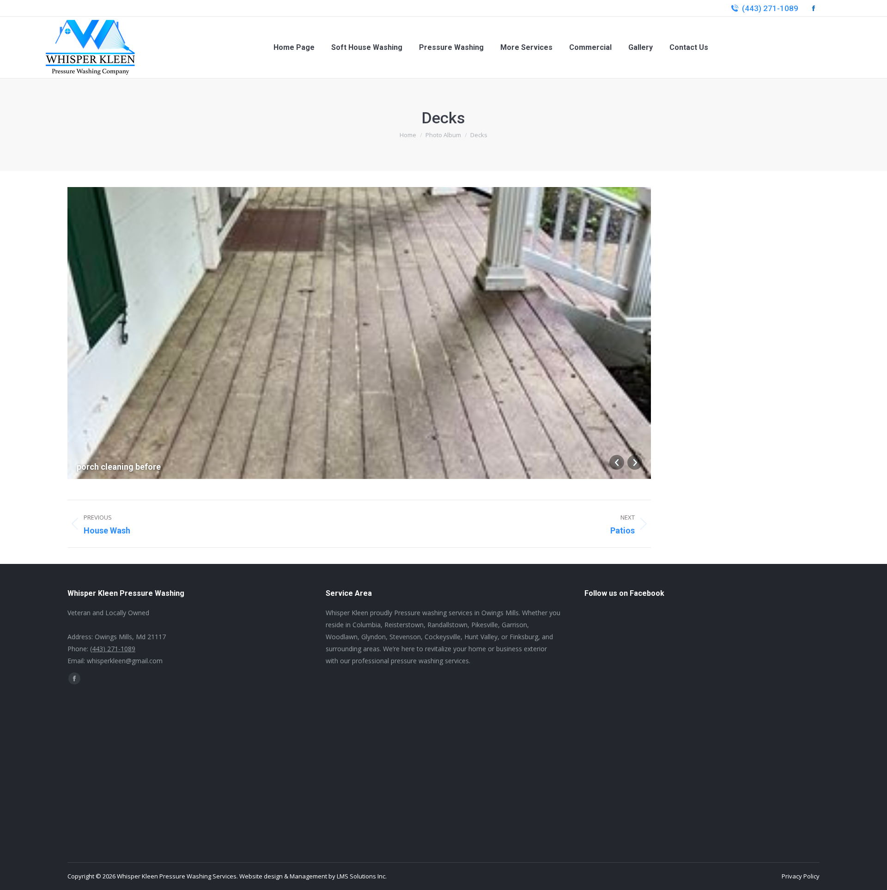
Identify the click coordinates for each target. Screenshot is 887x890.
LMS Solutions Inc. (362, 876)
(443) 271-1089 (770, 8)
